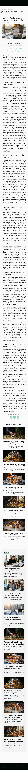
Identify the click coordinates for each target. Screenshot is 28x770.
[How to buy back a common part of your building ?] (14, 479)
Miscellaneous (8, 9)
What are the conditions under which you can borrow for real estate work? (14, 465)
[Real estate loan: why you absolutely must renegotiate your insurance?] (14, 433)
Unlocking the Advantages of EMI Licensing (14, 45)
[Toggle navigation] (3, 2)
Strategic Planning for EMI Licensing (14, 48)
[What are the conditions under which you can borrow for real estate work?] (14, 456)
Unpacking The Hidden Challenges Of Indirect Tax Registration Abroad (13, 571)
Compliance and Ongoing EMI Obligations (14, 50)
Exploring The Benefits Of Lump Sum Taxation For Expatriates (13, 620)
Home (2, 9)
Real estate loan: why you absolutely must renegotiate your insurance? (14, 442)
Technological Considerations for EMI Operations (14, 51)
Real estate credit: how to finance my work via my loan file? (14, 511)
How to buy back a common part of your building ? (14, 488)
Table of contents (14, 43)
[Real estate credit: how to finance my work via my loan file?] (14, 502)
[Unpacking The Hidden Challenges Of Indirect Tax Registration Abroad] (14, 560)
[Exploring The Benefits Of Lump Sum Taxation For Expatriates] (14, 609)
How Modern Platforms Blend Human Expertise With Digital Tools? (12, 595)
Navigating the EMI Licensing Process (14, 46)
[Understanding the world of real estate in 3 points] (14, 525)
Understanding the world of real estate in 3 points (14, 533)
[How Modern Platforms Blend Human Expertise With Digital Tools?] (14, 585)
